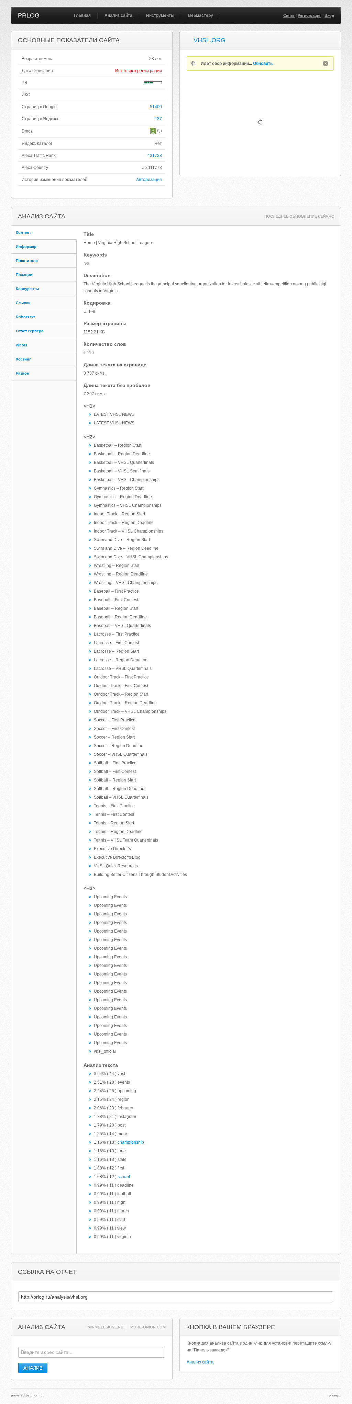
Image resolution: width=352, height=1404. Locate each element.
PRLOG (29, 15)
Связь (289, 15)
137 (158, 118)
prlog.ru (37, 1395)
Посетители (27, 261)
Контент (23, 232)
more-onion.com (148, 1327)
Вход (329, 15)
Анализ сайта (118, 15)
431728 (154, 155)
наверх (335, 1395)
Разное (22, 373)
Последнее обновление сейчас (299, 216)
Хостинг (23, 359)
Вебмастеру (200, 15)
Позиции (24, 275)
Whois (21, 345)
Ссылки (23, 303)
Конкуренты (27, 289)
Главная (82, 15)
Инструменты (160, 15)
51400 (156, 106)
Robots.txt (25, 317)
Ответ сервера (29, 331)
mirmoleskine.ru (105, 1327)
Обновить (263, 63)
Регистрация (309, 15)
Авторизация (149, 179)
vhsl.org (210, 40)
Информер (26, 246)
